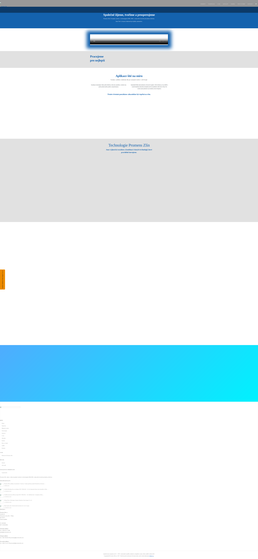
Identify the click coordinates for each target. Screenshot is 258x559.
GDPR (3, 445)
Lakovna (3, 433)
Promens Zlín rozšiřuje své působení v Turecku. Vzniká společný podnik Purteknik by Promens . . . (25, 483)
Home (3, 423)
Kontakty (250, 4)
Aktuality (225, 4)
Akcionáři (4, 465)
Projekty (3, 448)
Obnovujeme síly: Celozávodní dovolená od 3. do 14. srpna (16, 505)
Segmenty (203, 4)
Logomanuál (4, 472)
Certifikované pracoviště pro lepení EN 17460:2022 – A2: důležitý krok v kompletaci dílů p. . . (24, 494)
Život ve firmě (241, 4)
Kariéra (233, 4)
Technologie (211, 4)
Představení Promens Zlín (7, 455)
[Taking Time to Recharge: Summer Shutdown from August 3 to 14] (1, 501)
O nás (218, 4)
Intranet (3, 462)
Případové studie (5, 428)
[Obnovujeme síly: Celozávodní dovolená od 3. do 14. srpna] (1, 507)
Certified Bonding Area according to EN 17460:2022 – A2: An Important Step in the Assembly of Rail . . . (26, 489)
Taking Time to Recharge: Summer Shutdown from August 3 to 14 (18, 500)
